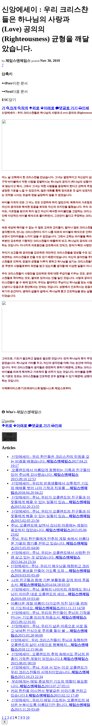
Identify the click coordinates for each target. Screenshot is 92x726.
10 (27, 717)
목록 (9, 436)
